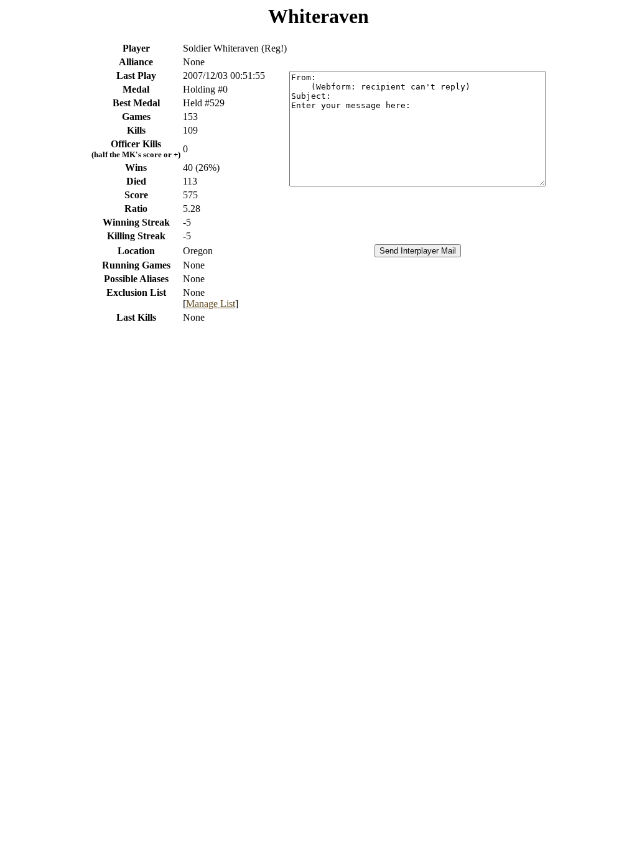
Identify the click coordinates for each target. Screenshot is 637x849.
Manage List (210, 303)
